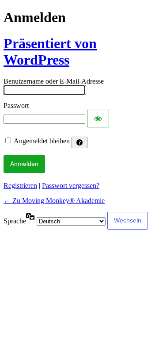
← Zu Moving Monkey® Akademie (54, 200)
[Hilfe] (79, 142)
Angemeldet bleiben (42, 141)
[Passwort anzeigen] (98, 118)
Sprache (15, 221)
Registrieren (20, 185)
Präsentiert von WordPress (50, 51)
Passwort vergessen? (70, 185)
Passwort (16, 105)
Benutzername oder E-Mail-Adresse (54, 81)
